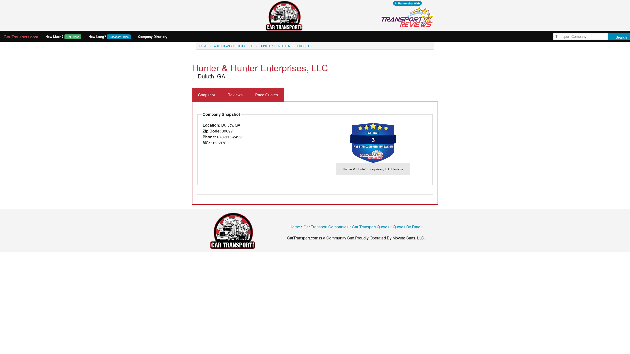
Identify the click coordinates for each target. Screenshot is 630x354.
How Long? (109, 36)
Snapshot (206, 95)
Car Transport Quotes (370, 227)
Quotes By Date (406, 227)
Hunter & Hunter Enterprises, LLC (286, 46)
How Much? (62, 36)
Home (203, 46)
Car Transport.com (21, 36)
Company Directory (152, 36)
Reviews (235, 95)
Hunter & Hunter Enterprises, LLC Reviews (373, 169)
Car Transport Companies (325, 227)
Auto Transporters (229, 46)
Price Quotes (266, 95)
